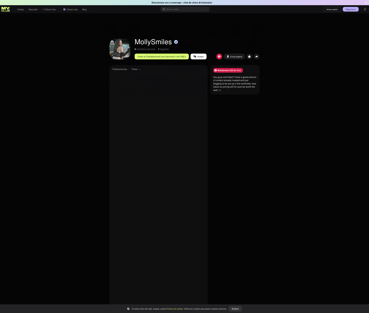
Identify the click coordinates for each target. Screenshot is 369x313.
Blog (84, 9)
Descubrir (33, 9)
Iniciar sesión (332, 9)
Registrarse (351, 9)
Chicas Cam (50, 9)
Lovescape (175, 2)
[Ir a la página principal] (5, 9)
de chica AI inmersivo (200, 2)
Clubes (20, 9)
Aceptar (235, 308)
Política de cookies (175, 308)
